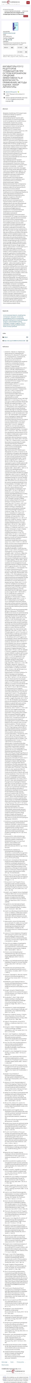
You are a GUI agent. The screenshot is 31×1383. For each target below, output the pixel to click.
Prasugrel (12, 323)
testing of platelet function (18, 325)
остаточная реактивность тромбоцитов (14, 315)
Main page (4, 1362)
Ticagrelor (17, 323)
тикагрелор (20, 317)
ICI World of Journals (8, 9)
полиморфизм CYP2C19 (9, 318)
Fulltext (6, 337)
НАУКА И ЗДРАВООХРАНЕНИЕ (12, 11)
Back (26, 16)
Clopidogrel (6, 323)
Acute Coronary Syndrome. (10, 326)
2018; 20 (25, 11)
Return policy (5, 1365)
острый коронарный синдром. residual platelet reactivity (15, 320)
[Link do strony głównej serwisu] (10, 2)
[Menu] (28, 2)
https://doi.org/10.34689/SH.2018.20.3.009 (14, 340)
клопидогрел (6, 317)
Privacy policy (20, 1362)
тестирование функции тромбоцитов (13, 319)
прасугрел (13, 317)
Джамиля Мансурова (11, 92)
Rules (12, 1362)
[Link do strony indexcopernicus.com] (15, 1371)
